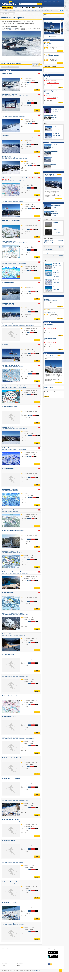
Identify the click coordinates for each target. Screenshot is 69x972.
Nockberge (25, 158)
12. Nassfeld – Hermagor (8, 303)
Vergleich (24, 10)
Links (18, 962)
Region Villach (15, 490)
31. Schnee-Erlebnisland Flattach (10, 695)
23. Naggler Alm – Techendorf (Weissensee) (13, 530)
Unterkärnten (15, 263)
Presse (3, 965)
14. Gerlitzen (5, 344)
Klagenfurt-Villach (16, 573)
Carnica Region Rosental (24, 573)
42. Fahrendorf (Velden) (8, 923)
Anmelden (47, 396)
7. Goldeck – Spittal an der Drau (10, 200)
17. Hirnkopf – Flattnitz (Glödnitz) (10, 406)
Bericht (60, 87)
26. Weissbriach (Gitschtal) (8, 592)
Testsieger (41, 1)
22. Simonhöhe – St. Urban (8, 509)
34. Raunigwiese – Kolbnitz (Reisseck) (11, 757)
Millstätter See (21, 201)
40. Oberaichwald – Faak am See (10, 881)
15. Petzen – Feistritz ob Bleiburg (10, 365)
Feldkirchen (20, 158)
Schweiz (46, 325)
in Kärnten (52, 45)
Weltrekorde (50, 1)
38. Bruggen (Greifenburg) (8, 840)
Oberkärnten (15, 95)
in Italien (53, 312)
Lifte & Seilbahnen (42, 10)
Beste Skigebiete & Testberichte (15, 10)
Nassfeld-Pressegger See (17, 304)
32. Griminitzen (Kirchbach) (8, 716)
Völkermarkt (21, 366)
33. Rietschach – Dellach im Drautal (11, 737)
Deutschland (46, 93)
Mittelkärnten (15, 511)
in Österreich (52, 56)
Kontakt (3, 962)
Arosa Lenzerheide (49, 324)
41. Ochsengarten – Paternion (9, 902)
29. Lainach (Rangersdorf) (8, 654)
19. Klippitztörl (6, 447)
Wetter (36, 10)
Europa (3, 95)
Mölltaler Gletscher (12, 28)
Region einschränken (13, 67)
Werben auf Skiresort (37, 962)
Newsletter (45, 1)
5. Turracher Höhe (6, 156)
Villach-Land (22, 924)
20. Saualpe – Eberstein (8, 468)
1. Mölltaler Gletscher (7, 73)
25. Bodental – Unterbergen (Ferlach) (11, 571)
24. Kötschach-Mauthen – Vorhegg (10, 551)
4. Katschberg (5, 135)
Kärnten (11, 95)
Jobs (54, 1)
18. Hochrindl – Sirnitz (7, 427)
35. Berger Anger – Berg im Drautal (11, 778)
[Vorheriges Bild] (45, 29)
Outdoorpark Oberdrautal (30, 325)
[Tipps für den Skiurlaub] (60, 10)
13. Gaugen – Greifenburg (8, 324)
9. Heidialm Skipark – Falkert (9, 241)
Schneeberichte (31, 10)
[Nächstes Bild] (62, 29)
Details (36, 89)
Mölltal (27, 95)
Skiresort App (51, 949)
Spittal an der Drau (22, 95)
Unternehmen (20, 963)
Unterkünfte (49, 10)
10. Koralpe (5, 262)
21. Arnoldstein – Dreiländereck (10, 489)
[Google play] (53, 957)
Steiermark (11, 157)
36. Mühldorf (5, 799)
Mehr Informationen (36, 970)
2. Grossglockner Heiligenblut (9, 94)
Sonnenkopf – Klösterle (50, 338)
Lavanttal (24, 263)
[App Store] (53, 954)
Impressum (4, 963)
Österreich (7, 95)
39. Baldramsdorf (6, 861)
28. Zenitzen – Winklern (8, 633)
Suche (4, 67)
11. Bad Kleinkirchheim (8, 282)
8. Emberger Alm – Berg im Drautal (11, 220)
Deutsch (59, 1)
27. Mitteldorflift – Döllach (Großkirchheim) (12, 613)
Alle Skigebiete (5, 10)
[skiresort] (9, 3)
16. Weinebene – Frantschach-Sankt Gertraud (13, 386)
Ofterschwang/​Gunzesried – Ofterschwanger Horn (51, 91)
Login (18, 965)
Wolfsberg (20, 263)
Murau (15, 157)
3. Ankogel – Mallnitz (7, 115)
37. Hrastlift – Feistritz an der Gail (10, 819)
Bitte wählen (40, 7)
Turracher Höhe (48, 76)
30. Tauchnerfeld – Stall (8, 675)
